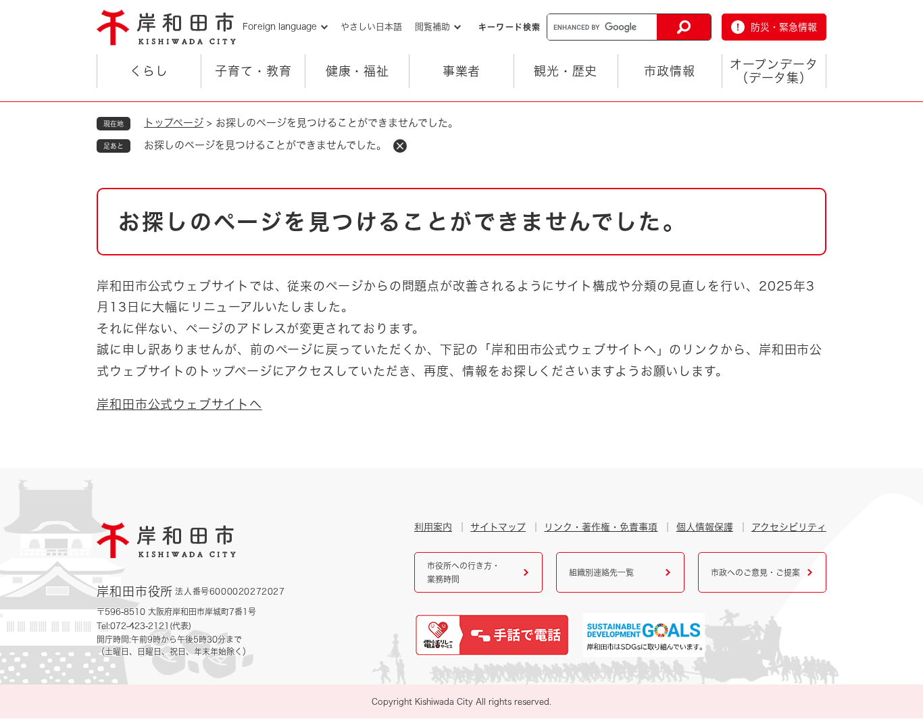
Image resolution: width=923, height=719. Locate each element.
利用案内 (433, 527)
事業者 (462, 71)
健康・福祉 (358, 71)
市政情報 (669, 71)
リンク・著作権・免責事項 (600, 527)
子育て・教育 (253, 71)
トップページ (173, 123)
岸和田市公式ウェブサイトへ (179, 404)
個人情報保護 (704, 527)
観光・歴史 (566, 71)
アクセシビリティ (788, 527)
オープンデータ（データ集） (774, 71)
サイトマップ (498, 527)
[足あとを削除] (400, 146)
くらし (149, 71)
